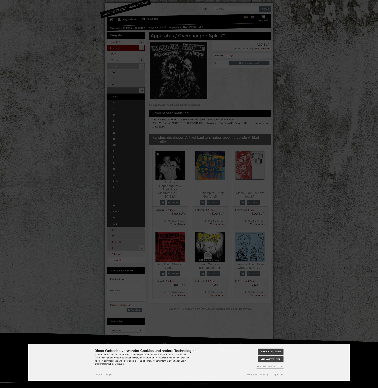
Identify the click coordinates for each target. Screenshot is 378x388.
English (109, 374)
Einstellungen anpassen (271, 366)
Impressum (278, 374)
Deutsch (98, 374)
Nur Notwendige (271, 359)
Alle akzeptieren (270, 351)
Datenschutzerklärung (258, 374)
